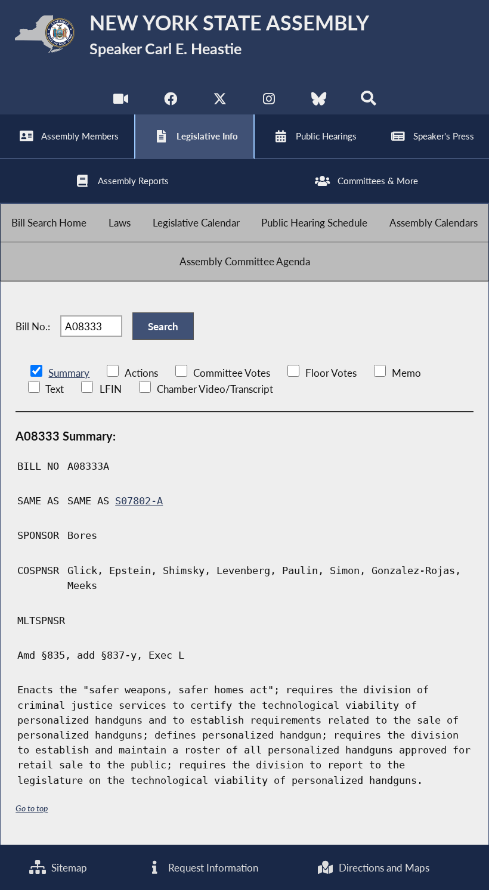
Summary (68, 373)
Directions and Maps (382, 867)
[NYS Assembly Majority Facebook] (170, 101)
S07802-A (139, 501)
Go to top (32, 808)
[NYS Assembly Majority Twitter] (219, 101)
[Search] (368, 101)
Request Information (212, 867)
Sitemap (68, 867)
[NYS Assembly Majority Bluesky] (318, 101)
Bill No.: (33, 326)
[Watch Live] (120, 101)
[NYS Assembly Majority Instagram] (269, 101)
